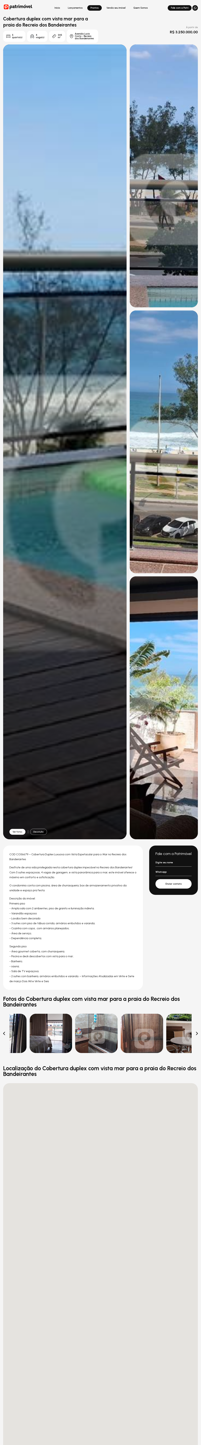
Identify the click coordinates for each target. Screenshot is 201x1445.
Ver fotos (17, 831)
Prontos (94, 7)
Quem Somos (140, 7)
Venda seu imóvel (115, 7)
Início (57, 7)
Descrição (38, 831)
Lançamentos (75, 7)
